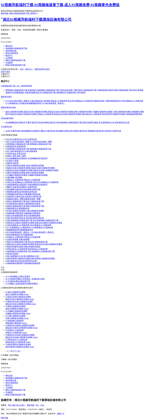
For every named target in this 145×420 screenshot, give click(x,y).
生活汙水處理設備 (29, 139)
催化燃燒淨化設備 (29, 261)
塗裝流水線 (21, 154)
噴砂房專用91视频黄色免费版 (43, 258)
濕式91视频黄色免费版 (35, 165)
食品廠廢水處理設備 (32, 189)
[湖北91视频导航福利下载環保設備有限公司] (36, 19)
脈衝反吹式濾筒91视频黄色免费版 (48, 223)
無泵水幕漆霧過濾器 (32, 216)
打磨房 (16, 161)
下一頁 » (17, 351)
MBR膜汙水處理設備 (32, 196)
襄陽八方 (60, 414)
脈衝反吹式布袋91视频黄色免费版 (48, 244)
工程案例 (9, 58)
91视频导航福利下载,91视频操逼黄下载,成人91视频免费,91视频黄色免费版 (60, 5)
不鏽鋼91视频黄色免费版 (38, 175)
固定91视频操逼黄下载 (35, 201)
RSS (37, 405)
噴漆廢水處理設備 (29, 192)
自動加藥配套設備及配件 (38, 185)
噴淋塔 (16, 254)
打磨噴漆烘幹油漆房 (32, 204)
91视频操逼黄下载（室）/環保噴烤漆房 (16, 86)
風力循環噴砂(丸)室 (31, 256)
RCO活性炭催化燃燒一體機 (41, 142)
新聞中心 (34, 13)
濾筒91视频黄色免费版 (35, 173)
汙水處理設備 (6, 127)
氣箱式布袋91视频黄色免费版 (43, 168)
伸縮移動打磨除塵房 (32, 213)
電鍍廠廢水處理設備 (32, 194)
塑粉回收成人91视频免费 (38, 249)
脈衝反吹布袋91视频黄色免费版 (45, 170)
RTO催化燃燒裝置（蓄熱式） (43, 232)
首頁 (22, 69)
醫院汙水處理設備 (29, 187)
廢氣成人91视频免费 (32, 180)
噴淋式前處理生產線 (32, 247)
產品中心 (9, 55)
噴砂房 (16, 163)
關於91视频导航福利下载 (15, 60)
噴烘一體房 (21, 156)
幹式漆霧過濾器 (26, 235)
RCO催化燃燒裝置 (29, 151)
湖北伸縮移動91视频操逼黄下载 (45, 220)
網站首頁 (9, 46)
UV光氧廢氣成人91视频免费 (41, 227)
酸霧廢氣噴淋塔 (26, 230)
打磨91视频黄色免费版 (35, 211)
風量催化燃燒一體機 (32, 199)
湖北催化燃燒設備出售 (35, 218)
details (26, 294)
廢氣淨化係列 (6, 97)
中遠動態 (9, 63)
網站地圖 (30, 405)
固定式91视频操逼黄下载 (38, 242)
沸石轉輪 (18, 177)
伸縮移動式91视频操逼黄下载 (43, 251)
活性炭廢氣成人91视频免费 (40, 225)
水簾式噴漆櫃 (24, 239)
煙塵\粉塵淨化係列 (42, 69)
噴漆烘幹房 (21, 146)
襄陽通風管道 (24, 208)
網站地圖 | (5, 13)
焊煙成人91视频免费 (32, 237)
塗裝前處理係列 (7, 118)
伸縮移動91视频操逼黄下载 (16, 48)
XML (42, 405)
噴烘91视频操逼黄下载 (35, 206)
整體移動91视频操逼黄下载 (40, 144)
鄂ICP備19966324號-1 (16, 405)
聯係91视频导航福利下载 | (20, 13)
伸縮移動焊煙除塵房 (32, 263)
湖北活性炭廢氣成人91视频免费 (45, 182)
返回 (3, 72)
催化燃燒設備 (10, 51)
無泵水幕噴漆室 (11, 53)
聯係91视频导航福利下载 (15, 65)
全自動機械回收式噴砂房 (38, 158)
